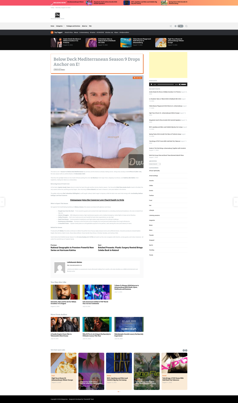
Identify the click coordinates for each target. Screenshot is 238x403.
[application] (168, 84)
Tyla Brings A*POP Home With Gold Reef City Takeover (164, 141)
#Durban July (109, 32)
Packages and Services (73, 26)
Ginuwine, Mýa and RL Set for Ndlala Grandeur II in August (63, 302)
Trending (151, 250)
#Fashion (93, 32)
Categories (59, 26)
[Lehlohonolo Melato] (59, 267)
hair (150, 205)
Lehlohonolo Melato (59, 70)
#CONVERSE (100, 32)
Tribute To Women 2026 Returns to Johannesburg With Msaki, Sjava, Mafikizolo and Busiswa (126, 287)
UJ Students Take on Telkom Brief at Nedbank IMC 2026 (107, 40)
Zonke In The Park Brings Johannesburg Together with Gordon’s (167, 148)
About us (84, 26)
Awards (151, 180)
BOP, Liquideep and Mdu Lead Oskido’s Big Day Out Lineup (165, 127)
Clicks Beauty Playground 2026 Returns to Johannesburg (142, 40)
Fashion (151, 195)
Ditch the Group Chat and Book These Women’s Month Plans (166, 155)
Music (151, 225)
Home (52, 26)
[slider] (183, 84)
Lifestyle (151, 210)
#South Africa (69, 32)
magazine (152, 220)
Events (151, 190)
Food (150, 200)
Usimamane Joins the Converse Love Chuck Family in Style (97, 200)
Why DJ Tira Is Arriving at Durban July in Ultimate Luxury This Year (97, 335)
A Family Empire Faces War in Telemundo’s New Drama (61, 335)
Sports (151, 245)
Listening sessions (154, 215)
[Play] (151, 85)
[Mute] (180, 85)
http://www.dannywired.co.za (74, 265)
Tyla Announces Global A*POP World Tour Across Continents (95, 302)
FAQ (90, 26)
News (150, 230)
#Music (76, 32)
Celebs (151, 185)
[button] (184, 350)
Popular (151, 235)
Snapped (151, 240)
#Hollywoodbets (124, 32)
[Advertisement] (168, 65)
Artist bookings (153, 175)
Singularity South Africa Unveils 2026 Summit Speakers (165, 120)
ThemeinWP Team (88, 399)
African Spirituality (154, 170)
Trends (151, 255)
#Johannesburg (84, 32)
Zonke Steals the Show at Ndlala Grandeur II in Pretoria (72, 40)
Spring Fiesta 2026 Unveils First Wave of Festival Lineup (165, 134)
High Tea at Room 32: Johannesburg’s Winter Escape (176, 40)
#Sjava (116, 32)
